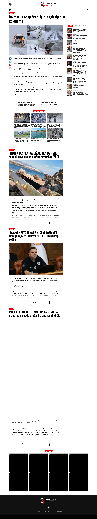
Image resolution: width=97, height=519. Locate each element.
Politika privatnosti (48, 511)
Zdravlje (57, 10)
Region (43, 10)
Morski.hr (28, 208)
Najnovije (21, 10)
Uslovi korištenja (39, 511)
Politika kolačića (58, 511)
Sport (48, 10)
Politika (62, 10)
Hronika (33, 10)
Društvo (38, 10)
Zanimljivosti (68, 10)
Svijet (52, 10)
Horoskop (75, 10)
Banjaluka (27, 10)
